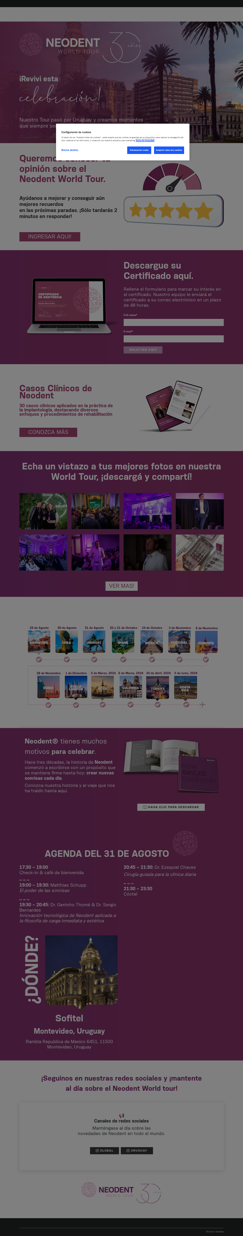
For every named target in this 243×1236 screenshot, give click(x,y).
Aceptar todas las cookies (169, 150)
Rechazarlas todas (139, 150)
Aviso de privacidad (145, 140)
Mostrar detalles (69, 150)
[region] (122, 142)
